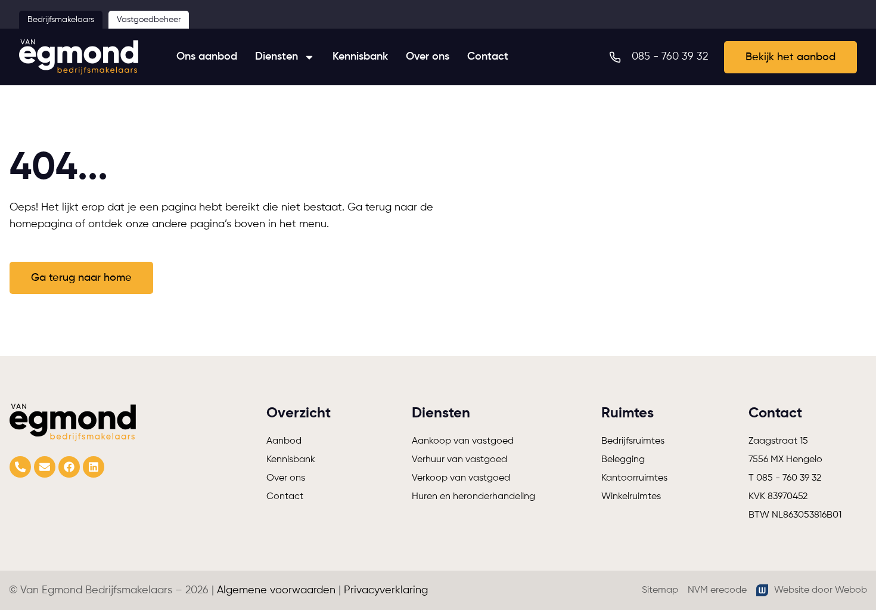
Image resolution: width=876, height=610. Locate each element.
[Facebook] (69, 467)
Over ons (427, 56)
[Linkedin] (93, 467)
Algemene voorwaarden (276, 590)
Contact (487, 56)
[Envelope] (44, 467)
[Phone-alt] (20, 467)
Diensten (276, 56)
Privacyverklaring (386, 590)
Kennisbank (360, 56)
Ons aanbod (206, 56)
